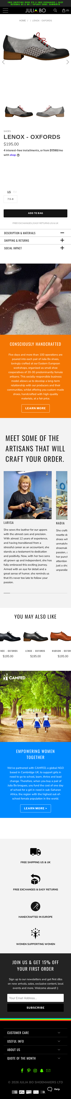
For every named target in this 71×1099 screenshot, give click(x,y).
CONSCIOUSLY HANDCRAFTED (35, 344)
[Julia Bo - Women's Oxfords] (35, 10)
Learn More (35, 408)
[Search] (56, 10)
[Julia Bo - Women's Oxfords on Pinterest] (28, 1071)
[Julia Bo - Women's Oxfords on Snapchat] (42, 1071)
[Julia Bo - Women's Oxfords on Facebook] (22, 1071)
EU (15, 191)
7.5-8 (10, 199)
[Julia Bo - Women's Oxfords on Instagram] (35, 1071)
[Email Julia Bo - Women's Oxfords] (48, 1071)
